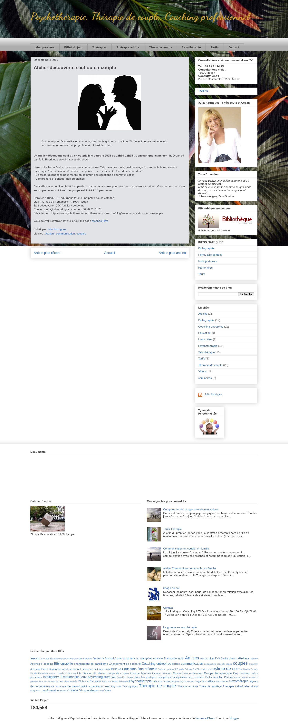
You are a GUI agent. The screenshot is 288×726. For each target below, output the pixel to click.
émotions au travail (167, 669)
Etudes (254, 669)
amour (35, 658)
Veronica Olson (205, 718)
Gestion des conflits (69, 673)
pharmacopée (70, 681)
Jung (119, 677)
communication (65, 233)
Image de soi (171, 587)
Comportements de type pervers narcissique (190, 509)
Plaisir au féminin (110, 681)
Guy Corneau (241, 673)
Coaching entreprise (210, 326)
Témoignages (130, 686)
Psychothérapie (207, 345)
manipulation (180, 677)
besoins (48, 663)
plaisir (97, 681)
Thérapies (99, 47)
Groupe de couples (118, 673)
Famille (33, 673)
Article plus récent (47, 253)
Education (204, 332)
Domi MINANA (112, 669)
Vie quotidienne (89, 690)
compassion (210, 664)
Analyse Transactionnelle (168, 658)
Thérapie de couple (210, 365)
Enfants (188, 669)
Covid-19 (253, 664)
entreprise (207, 669)
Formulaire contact (210, 254)
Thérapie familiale (210, 686)
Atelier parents (229, 658)
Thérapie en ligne (188, 686)
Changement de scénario (125, 663)
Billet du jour (73, 47)
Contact (233, 47)
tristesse (64, 690)
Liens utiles (205, 339)
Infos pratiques (207, 261)
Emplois (180, 669)
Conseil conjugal (224, 664)
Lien (124, 677)
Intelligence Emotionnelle (61, 677)
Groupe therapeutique (218, 673)
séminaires (205, 377)
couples (81, 233)
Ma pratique (148, 677)
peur (61, 681)
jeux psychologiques (95, 677)
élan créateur (147, 669)
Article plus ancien (172, 253)
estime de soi (225, 668)
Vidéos (202, 371)
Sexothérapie (191, 47)
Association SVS (210, 658)
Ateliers (49, 233)
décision (35, 669)
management (164, 677)
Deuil (44, 669)
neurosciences (196, 677)
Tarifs (214, 47)
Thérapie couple (160, 47)
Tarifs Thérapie (172, 528)
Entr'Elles (197, 669)
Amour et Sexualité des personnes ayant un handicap (66, 658)
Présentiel (123, 681)
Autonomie (36, 664)
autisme (254, 658)
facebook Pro (100, 220)
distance (98, 669)
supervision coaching (102, 686)
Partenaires (205, 267)
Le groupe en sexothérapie (180, 627)
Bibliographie (206, 248)
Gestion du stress (94, 673)
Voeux (107, 690)
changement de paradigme (91, 663)
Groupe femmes (140, 673)
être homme (244, 669)
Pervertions (52, 681)
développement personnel (65, 669)
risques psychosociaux (183, 681)
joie (114, 677)
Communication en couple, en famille (186, 548)
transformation (50, 690)
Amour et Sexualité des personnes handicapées (122, 658)
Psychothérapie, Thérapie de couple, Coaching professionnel (140, 16)
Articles (202, 313)
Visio (101, 690)
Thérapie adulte (127, 47)
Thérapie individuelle (236, 686)
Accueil (109, 253)
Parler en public (214, 677)
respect (167, 681)
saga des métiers (205, 681)
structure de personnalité (71, 686)
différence (87, 669)
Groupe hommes (162, 673)
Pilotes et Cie (85, 681)
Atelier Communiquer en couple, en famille (189, 568)
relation (157, 681)
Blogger (234, 718)
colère (176, 663)
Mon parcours (45, 47)
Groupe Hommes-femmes (188, 673)
